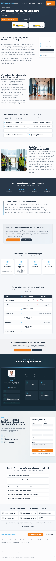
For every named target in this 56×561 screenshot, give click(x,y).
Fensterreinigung (34, 539)
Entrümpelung (42, 523)
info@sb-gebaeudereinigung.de (9, 551)
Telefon (44, 432)
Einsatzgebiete (32, 3)
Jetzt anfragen (46, 49)
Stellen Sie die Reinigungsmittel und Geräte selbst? (19, 498)
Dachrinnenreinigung (35, 523)
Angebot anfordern (42, 450)
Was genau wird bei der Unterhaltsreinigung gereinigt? (20, 486)
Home (2, 546)
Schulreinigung (9, 523)
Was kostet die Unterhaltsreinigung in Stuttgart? (18, 475)
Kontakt (42, 3)
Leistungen (16, 3)
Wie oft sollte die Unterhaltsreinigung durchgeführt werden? (21, 479)
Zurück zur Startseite (6, 7)
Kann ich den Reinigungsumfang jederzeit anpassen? (19, 490)
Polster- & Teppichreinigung (42, 539)
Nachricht (33, 442)
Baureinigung (28, 539)
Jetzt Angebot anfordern (12, 239)
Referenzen (28, 546)
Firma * (33, 428)
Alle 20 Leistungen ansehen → (28, 526)
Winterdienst (6, 522)
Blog (39, 3)
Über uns (22, 546)
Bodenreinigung (21, 523)
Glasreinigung (14, 523)
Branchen (17, 546)
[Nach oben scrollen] (54, 557)
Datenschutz (52, 546)
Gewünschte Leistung (36, 437)
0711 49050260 (25, 19)
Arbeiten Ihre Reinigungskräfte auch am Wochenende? (20, 482)
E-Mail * (33, 432)
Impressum (47, 546)
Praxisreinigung (36, 522)
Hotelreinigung (49, 522)
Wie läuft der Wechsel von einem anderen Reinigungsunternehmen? (23, 494)
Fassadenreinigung (19, 522)
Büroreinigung (17, 539)
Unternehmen (24, 3)
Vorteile (12, 546)
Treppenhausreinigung (28, 522)
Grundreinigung (22, 539)
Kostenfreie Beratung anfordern (49, 3)
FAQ (33, 546)
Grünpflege (48, 523)
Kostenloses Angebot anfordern (8, 19)
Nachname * (45, 423)
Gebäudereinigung (4, 539)
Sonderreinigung (12, 522)
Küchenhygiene (28, 523)
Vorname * (34, 423)
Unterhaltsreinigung (11, 539)
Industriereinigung (43, 522)
